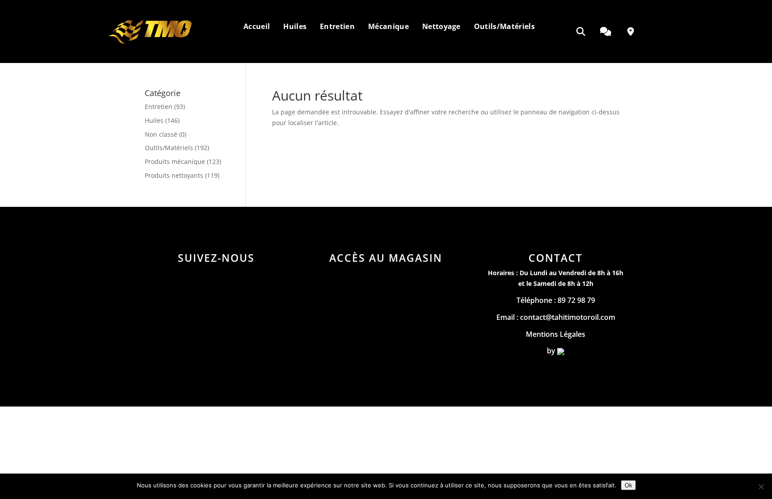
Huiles (154, 120)
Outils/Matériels (169, 147)
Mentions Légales (555, 334)
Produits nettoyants (174, 175)
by (552, 351)
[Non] (760, 486)
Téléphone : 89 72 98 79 (555, 300)
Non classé (161, 134)
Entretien (158, 106)
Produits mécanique (175, 161)
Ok (628, 485)
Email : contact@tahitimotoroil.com (555, 317)
